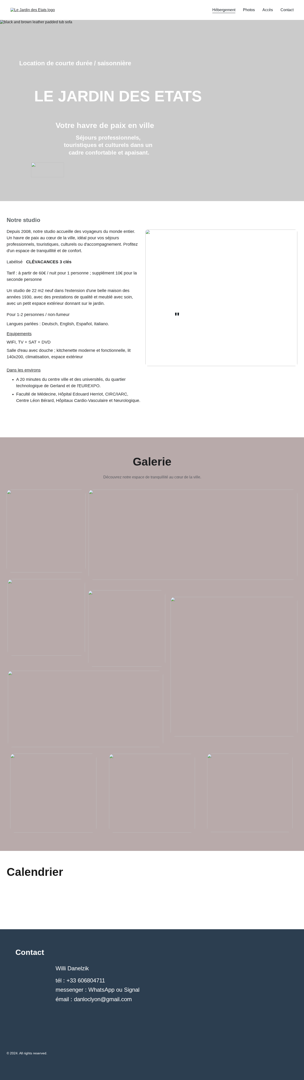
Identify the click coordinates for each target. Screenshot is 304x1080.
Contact (287, 10)
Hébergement (223, 10)
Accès (267, 10)
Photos (249, 10)
